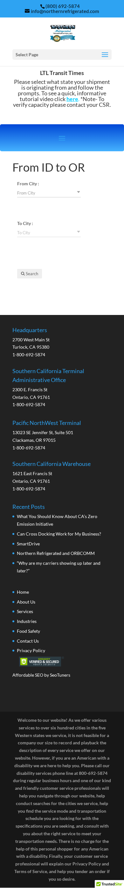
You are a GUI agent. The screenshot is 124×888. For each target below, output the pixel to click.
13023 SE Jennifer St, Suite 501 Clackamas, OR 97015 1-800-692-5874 (46, 435)
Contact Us (28, 641)
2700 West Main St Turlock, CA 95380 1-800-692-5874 (31, 342)
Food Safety (28, 631)
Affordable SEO (27, 675)
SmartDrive (28, 543)
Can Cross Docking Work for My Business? (59, 533)
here (72, 98)
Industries (27, 621)
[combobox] (49, 192)
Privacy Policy (31, 650)
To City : (25, 223)
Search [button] (31, 273)
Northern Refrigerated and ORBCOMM (56, 553)
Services (25, 611)
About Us (26, 602)
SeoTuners (60, 675)
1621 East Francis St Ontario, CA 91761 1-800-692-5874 (51, 476)
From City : (28, 183)
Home (23, 592)
